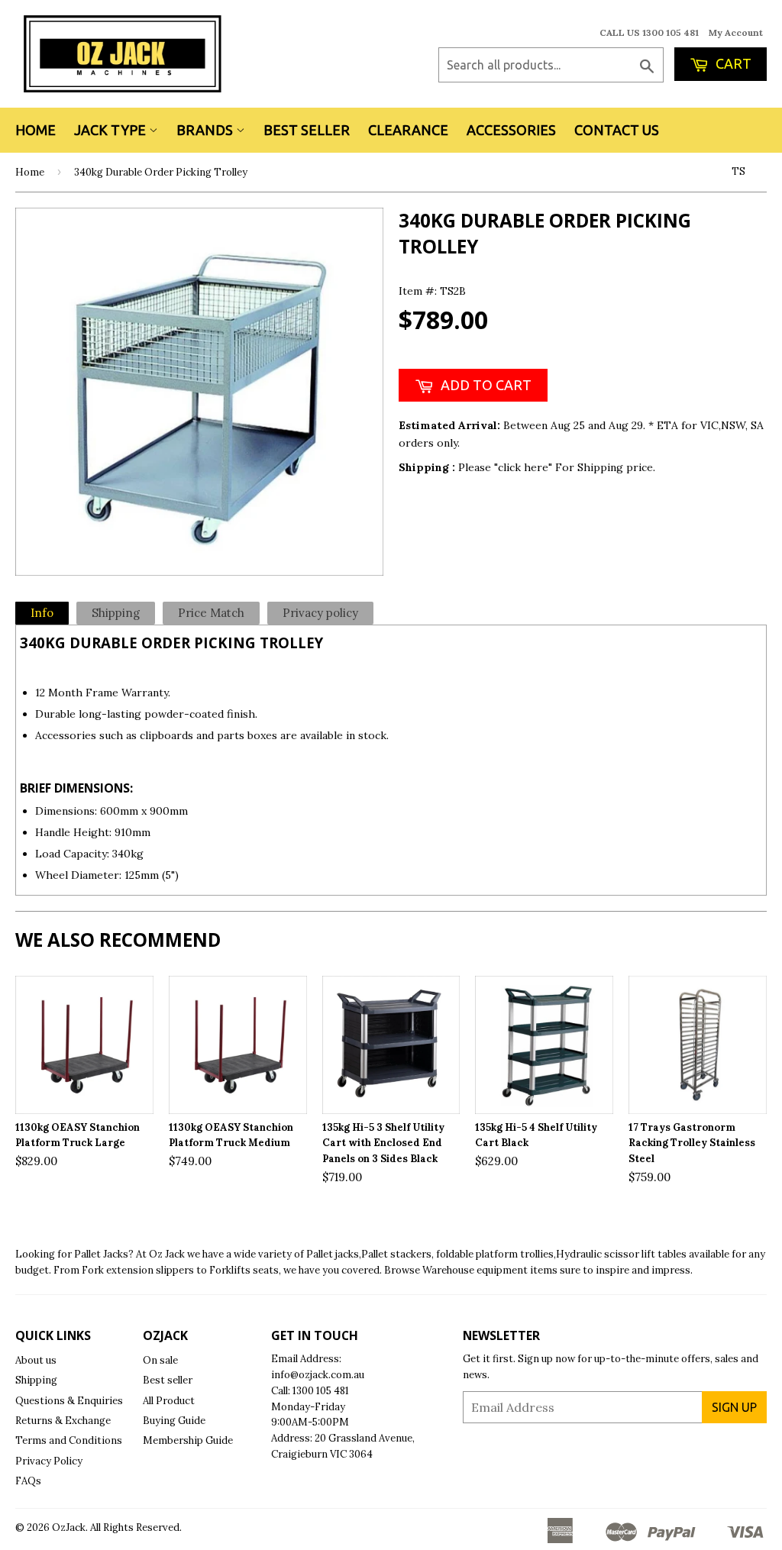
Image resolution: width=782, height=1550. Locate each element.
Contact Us (616, 129)
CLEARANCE (408, 129)
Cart (732, 63)
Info (42, 612)
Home (35, 129)
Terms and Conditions (68, 1440)
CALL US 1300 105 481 (649, 32)
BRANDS (206, 129)
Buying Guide (174, 1420)
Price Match (211, 612)
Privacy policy (320, 612)
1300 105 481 (320, 1390)
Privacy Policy (48, 1461)
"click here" (524, 467)
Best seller (167, 1380)
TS (738, 171)
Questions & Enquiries (69, 1400)
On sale (160, 1360)
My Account (736, 32)
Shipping (116, 612)
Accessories (511, 129)
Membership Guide (188, 1440)
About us (36, 1360)
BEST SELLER (306, 129)
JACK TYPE (111, 129)
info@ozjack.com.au (317, 1374)
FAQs (28, 1480)
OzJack (69, 1527)
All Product (169, 1400)
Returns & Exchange (63, 1420)
